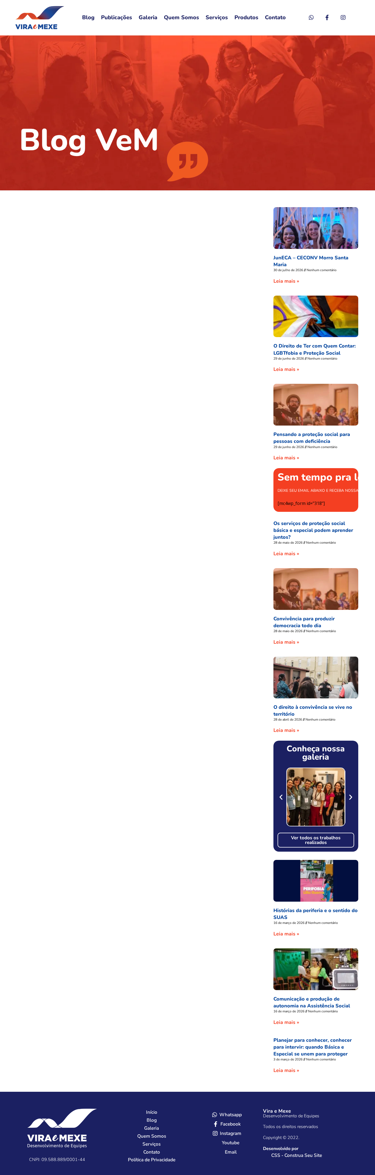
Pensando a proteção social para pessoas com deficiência (311, 438)
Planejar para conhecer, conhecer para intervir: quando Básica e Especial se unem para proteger (312, 1047)
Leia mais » (286, 281)
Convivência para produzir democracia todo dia (304, 622)
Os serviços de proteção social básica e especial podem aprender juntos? (313, 530)
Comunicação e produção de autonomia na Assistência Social (311, 1002)
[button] (281, 797)
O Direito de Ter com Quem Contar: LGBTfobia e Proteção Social (314, 349)
